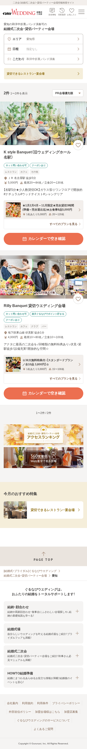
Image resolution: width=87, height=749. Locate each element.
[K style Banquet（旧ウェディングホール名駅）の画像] (43, 123)
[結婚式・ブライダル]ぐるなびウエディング (30, 571)
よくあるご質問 (43, 729)
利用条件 (42, 703)
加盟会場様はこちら (47, 711)
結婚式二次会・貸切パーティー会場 (25, 575)
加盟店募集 (71, 711)
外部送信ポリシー (20, 711)
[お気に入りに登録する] (78, 145)
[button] (43, 611)
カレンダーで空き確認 (46, 239)
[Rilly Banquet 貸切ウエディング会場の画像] (43, 277)
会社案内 (12, 703)
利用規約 (27, 703)
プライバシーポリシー (66, 703)
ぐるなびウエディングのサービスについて (43, 720)
